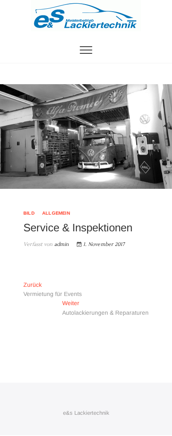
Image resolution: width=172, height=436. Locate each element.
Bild (29, 212)
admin (61, 244)
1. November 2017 (103, 244)
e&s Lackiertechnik (86, 413)
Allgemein (56, 212)
